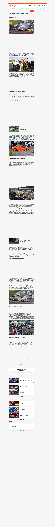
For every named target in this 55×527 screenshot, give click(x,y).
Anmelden (38, 5)
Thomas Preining (14, 426)
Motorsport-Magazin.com (13, 5)
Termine (43, 8)
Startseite (21, 364)
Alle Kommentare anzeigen (21, 372)
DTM (10, 8)
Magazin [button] (30, 5)
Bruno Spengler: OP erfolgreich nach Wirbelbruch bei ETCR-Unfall (15, 361)
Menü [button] (46, 5)
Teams (28, 423)
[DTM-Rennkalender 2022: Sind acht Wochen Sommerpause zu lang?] (21, 241)
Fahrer (15, 423)
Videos (16, 8)
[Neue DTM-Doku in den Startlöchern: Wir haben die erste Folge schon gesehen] (21, 392)
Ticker (34, 5)
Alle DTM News (21, 396)
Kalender (35, 8)
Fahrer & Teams (39, 8)
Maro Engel (13, 424)
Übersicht (13, 8)
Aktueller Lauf (21, 8)
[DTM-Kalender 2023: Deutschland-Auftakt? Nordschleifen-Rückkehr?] (21, 129)
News (18, 8)
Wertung (28, 8)
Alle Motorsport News (21, 419)
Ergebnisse (25, 8)
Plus (41, 5)
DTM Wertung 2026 (22, 430)
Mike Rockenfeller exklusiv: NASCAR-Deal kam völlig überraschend (28, 361)
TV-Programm (31, 8)
